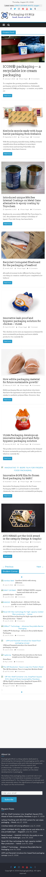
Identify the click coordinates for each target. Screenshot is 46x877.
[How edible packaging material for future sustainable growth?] (23, 350)
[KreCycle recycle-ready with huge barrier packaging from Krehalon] (23, 105)
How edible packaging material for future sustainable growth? (21, 381)
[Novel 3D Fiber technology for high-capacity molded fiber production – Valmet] (22, 612)
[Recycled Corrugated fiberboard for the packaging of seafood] (23, 233)
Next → (40, 566)
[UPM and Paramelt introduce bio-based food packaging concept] (22, 641)
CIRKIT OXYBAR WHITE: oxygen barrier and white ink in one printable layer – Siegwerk (22, 592)
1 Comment (36, 137)
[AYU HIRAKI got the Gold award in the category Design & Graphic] (23, 505)
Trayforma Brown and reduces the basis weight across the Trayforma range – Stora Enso (22, 657)
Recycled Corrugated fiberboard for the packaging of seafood (21, 264)
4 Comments (36, 444)
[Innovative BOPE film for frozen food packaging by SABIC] (23, 468)
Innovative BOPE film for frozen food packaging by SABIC (21, 477)
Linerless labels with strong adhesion (15, 826)
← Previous (7, 566)
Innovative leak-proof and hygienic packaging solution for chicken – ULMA (22, 321)
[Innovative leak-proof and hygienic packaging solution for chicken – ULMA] (23, 292)
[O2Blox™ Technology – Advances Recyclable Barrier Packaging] (22, 626)
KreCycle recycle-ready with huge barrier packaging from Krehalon (22, 132)
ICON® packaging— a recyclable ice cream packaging (22, 70)
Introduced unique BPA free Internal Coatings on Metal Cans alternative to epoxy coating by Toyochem (22, 202)
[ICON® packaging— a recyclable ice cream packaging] (23, 37)
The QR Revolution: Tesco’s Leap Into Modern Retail (22, 669)
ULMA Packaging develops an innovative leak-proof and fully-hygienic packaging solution (21, 438)
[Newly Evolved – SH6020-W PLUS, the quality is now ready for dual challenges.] (5, 602)
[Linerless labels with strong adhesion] (7, 580)
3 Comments (36, 385)
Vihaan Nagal (23, 79)
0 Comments (35, 79)
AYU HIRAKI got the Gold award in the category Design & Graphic (22, 537)
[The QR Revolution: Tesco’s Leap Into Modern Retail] (22, 667)
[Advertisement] (23, 724)
